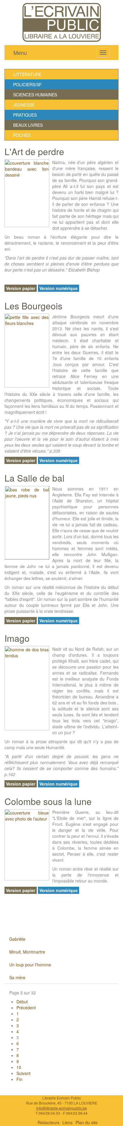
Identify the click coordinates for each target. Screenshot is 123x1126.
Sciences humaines (35, 95)
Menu (20, 52)
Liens (67, 1122)
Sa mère (17, 977)
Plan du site (87, 1122)
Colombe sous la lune (48, 801)
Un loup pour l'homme (30, 965)
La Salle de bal (34, 477)
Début (22, 1002)
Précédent (26, 1008)
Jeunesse (24, 105)
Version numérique (58, 288)
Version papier (20, 288)
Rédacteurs (48, 1122)
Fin (19, 1079)
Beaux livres (28, 125)
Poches (21, 135)
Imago (17, 638)
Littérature (27, 74)
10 (18, 1067)
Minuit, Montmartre (27, 952)
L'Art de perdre (34, 151)
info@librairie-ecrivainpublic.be (61, 1107)
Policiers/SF (27, 84)
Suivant (23, 1073)
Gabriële (17, 939)
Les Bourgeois (33, 305)
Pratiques (25, 115)
